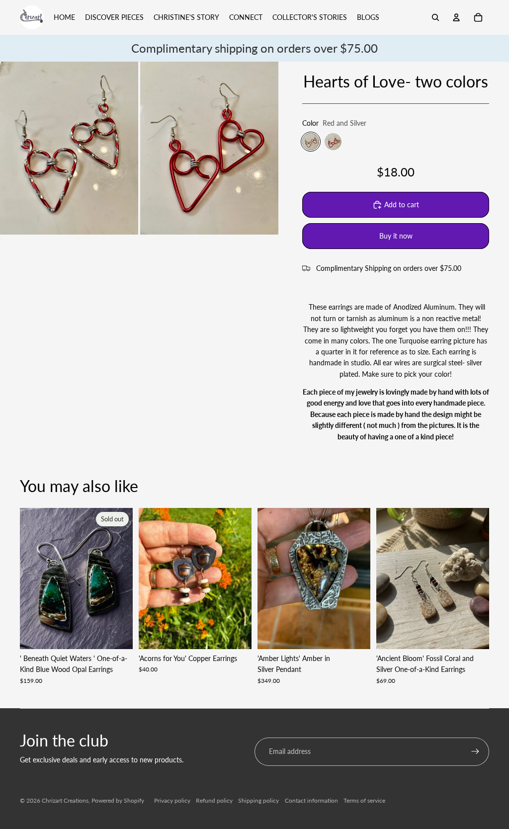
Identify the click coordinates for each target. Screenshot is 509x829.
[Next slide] (125, 578)
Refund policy (214, 800)
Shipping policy (258, 800)
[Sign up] (475, 751)
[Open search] (435, 17)
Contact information (311, 800)
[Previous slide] (27, 578)
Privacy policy (172, 800)
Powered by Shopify (117, 800)
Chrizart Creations (65, 800)
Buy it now (396, 236)
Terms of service (364, 800)
